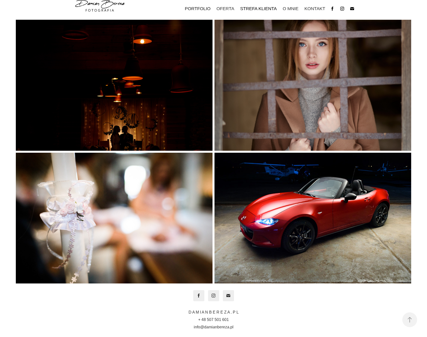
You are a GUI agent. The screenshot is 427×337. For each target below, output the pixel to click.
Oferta (225, 8)
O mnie (291, 8)
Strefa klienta (258, 8)
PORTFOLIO (198, 8)
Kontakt (314, 8)
